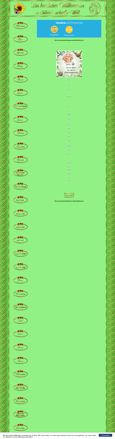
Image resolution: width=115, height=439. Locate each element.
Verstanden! (106, 435)
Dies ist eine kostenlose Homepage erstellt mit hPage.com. (69, 40)
